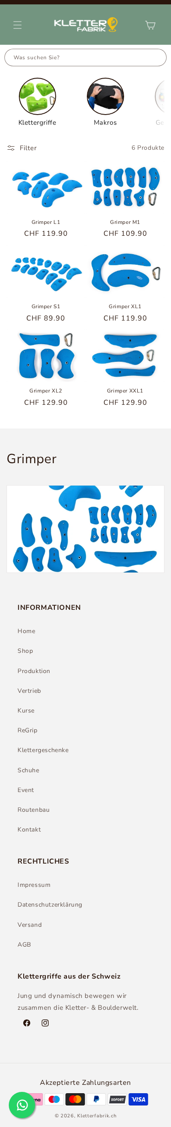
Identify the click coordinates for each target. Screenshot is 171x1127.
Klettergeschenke (43, 750)
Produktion (34, 671)
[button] (17, 25)
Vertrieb (29, 691)
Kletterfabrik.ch (96, 1116)
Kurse (26, 710)
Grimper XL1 (125, 306)
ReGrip (28, 730)
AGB (24, 944)
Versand (30, 925)
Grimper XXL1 (125, 391)
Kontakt (29, 829)
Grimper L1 (46, 222)
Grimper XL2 (45, 391)
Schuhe (28, 770)
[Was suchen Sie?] (157, 57)
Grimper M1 (125, 222)
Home (26, 631)
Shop (25, 651)
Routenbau (34, 810)
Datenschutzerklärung (50, 904)
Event (26, 790)
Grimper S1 (46, 306)
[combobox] (77, 57)
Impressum (34, 885)
